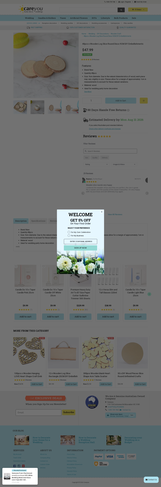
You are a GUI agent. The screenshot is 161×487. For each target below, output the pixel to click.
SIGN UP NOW (80, 248)
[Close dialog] (101, 211)
